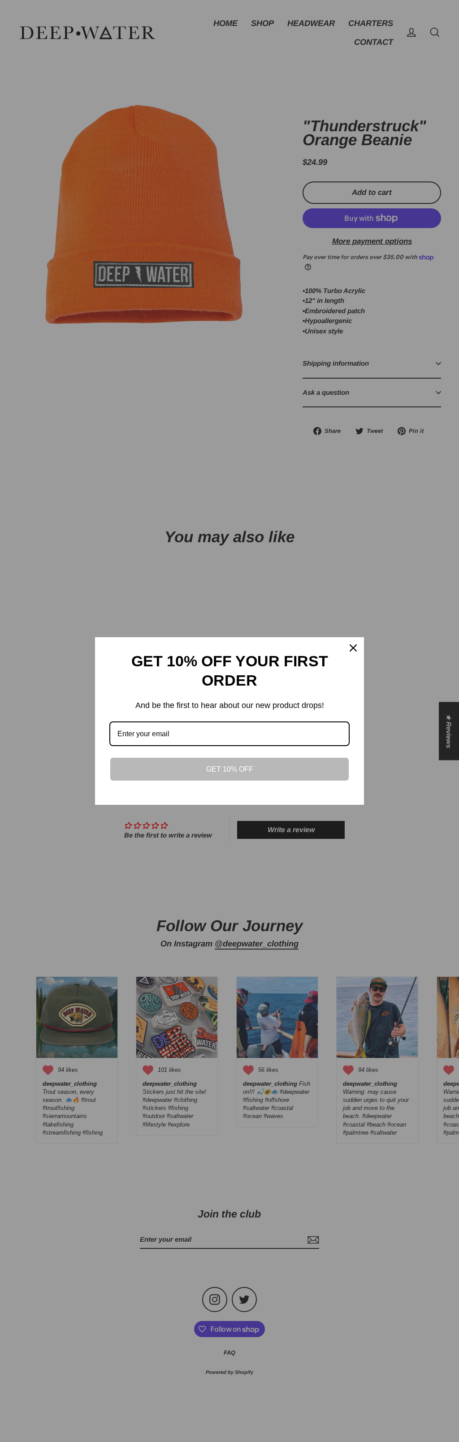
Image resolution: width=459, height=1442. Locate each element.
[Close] (353, 648)
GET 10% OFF (229, 769)
